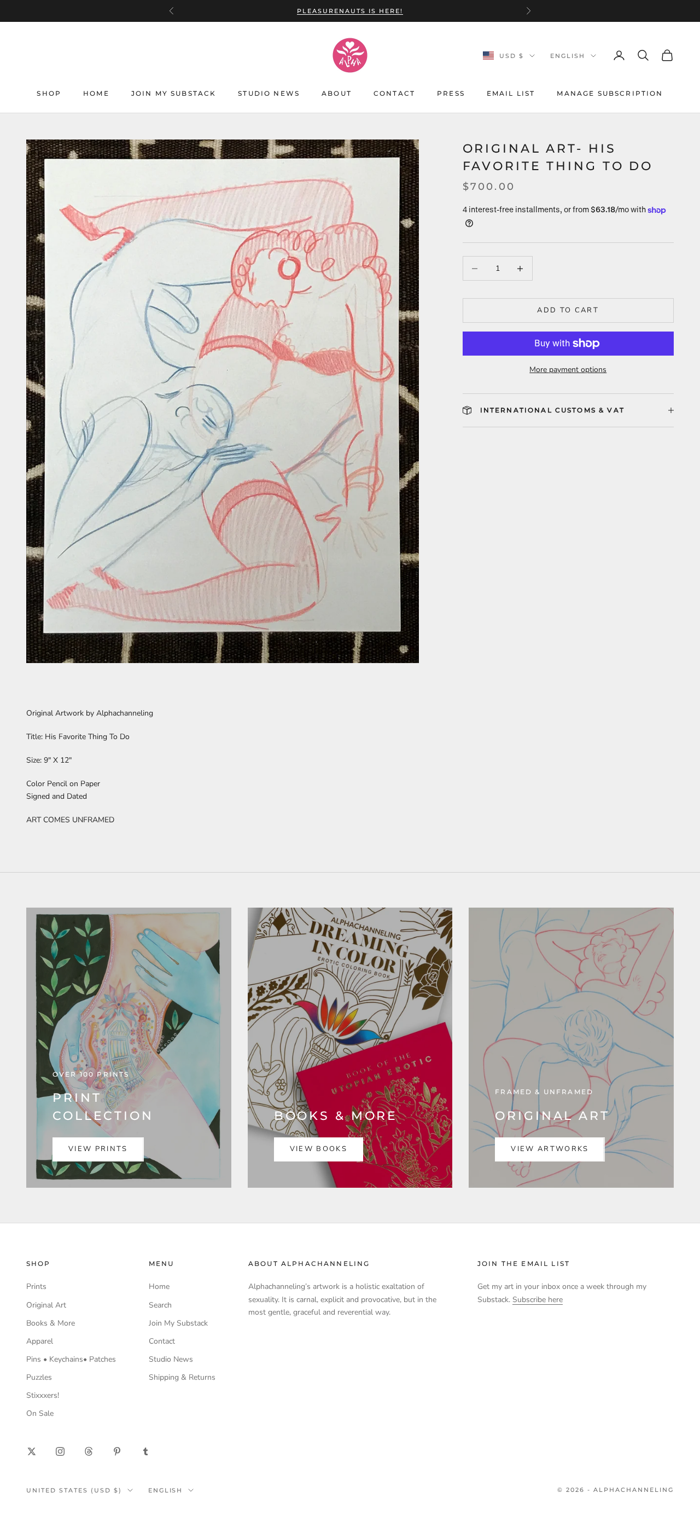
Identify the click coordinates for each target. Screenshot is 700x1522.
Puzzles (39, 1377)
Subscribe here (537, 1299)
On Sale (40, 1413)
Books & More (50, 1323)
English (567, 56)
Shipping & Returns (182, 1377)
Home (96, 93)
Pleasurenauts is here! (350, 11)
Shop (49, 93)
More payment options (567, 369)
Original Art (46, 1305)
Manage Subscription (610, 93)
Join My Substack (174, 93)
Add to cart (568, 310)
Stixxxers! (42, 1395)
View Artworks (549, 1149)
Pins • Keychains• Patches (71, 1359)
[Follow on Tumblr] (145, 1451)
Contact (394, 93)
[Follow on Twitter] (31, 1451)
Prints (36, 1286)
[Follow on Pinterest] (117, 1451)
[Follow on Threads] (88, 1451)
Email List (511, 93)
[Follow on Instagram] (60, 1451)
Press (451, 93)
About (337, 93)
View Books (318, 1149)
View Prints (98, 1149)
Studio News (269, 93)
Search (160, 1305)
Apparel (39, 1341)
